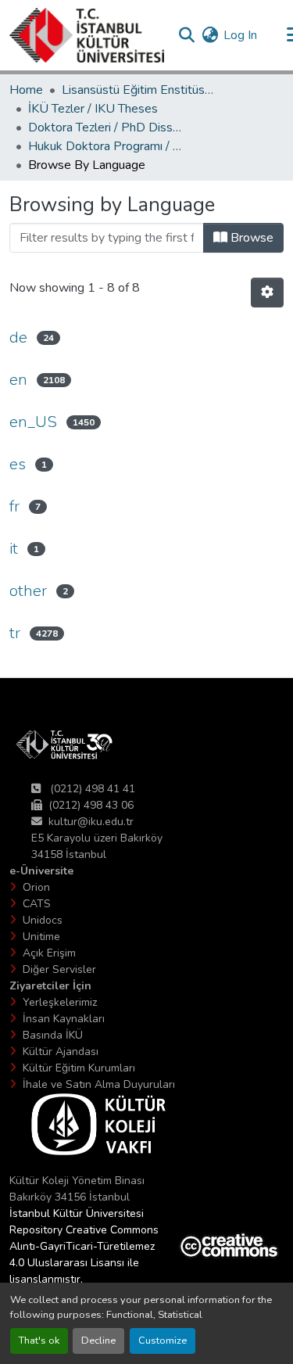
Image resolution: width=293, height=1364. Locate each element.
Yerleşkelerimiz (60, 1002)
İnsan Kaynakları (64, 1018)
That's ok (39, 1340)
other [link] (28, 590)
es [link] (17, 464)
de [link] (18, 337)
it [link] (13, 548)
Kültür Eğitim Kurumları (79, 1068)
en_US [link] (33, 422)
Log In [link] (240, 35)
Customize (162, 1340)
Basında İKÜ (53, 1035)
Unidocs (43, 920)
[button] (86, 35)
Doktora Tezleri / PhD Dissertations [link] (106, 127)
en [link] (18, 379)
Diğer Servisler (59, 969)
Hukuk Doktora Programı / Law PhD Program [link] (106, 146)
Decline (98, 1340)
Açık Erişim (49, 953)
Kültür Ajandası (60, 1051)
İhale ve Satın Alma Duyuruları (99, 1084)
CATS (37, 903)
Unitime (41, 936)
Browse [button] (250, 237)
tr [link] (14, 633)
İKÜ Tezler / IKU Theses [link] (93, 108)
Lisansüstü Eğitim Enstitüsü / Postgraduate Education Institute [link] (140, 90)
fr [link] (14, 506)
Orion (36, 887)
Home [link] (26, 90)
